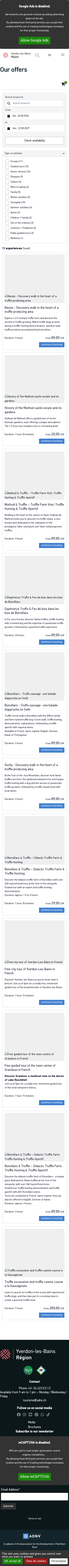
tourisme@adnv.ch (34, 1400)
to (6, 122)
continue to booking (51, 344)
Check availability (34, 140)
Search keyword (14, 97)
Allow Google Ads (35, 40)
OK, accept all (12, 1561)
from (8, 110)
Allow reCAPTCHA (34, 1477)
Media (31, 1422)
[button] (37, 55)
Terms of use (34, 1519)
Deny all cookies (36, 1561)
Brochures (34, 1427)
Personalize (59, 1561)
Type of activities (13, 153)
